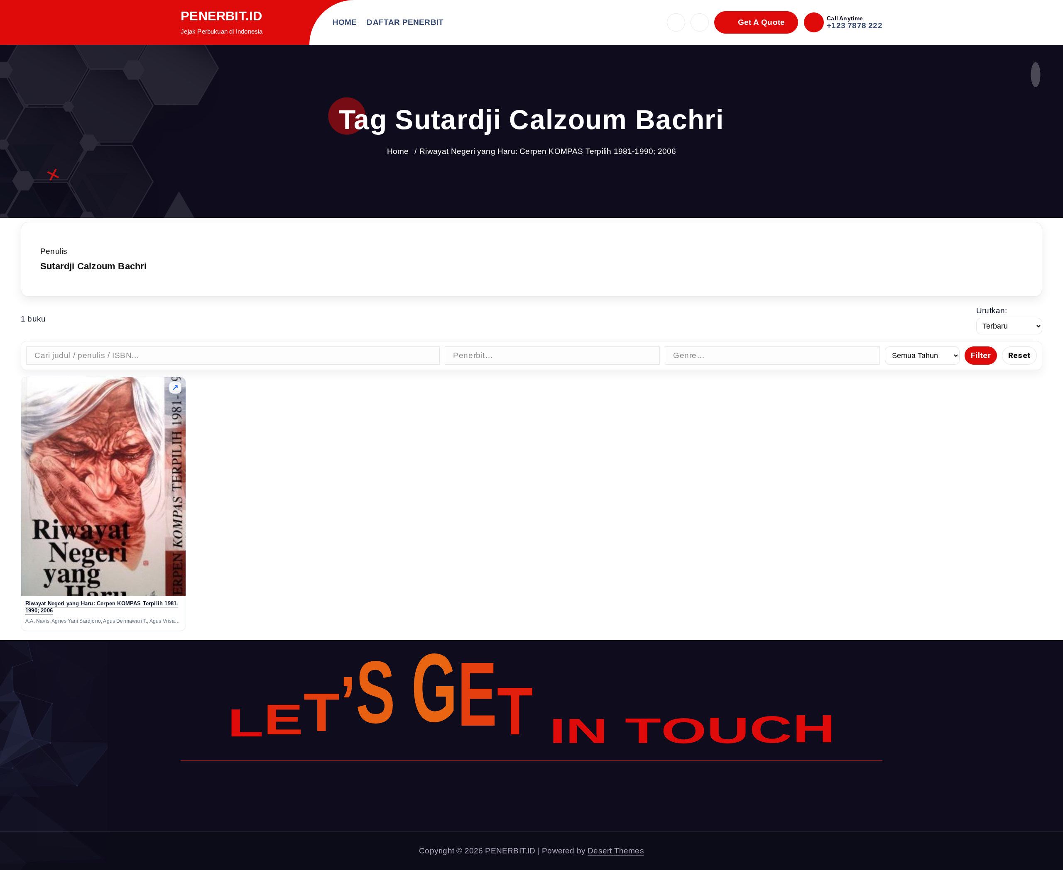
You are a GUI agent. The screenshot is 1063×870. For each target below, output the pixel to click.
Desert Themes (616, 850)
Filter (981, 355)
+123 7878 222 (854, 25)
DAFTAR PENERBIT (405, 22)
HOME (345, 22)
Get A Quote (760, 22)
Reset (1019, 355)
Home (398, 151)
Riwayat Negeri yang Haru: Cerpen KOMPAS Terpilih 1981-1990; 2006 (547, 151)
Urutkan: (991, 310)
